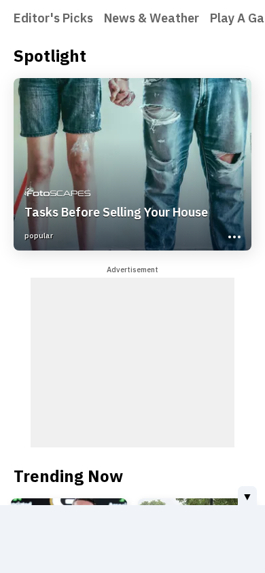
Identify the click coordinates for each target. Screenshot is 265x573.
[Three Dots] (233, 236)
